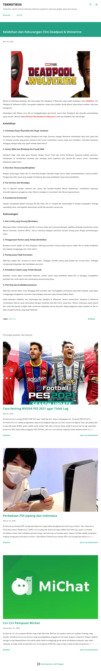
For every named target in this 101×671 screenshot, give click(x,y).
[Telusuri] (90, 4)
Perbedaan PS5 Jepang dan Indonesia (30, 516)
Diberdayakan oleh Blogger (52, 664)
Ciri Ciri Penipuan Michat (21, 623)
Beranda (6, 15)
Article (19, 15)
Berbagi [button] (91, 319)
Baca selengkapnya (89, 435)
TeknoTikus (12, 4)
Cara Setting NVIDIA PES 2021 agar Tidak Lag (35, 408)
